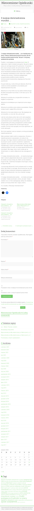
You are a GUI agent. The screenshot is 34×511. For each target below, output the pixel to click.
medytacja (24, 484)
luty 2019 (3, 393)
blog (30, 479)
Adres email (4, 269)
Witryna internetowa (6, 277)
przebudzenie (19, 489)
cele (2, 481)
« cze (2, 471)
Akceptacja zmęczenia (7, 329)
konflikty (19, 484)
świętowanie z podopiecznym (25, 500)
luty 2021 (3, 355)
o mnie (7, 486)
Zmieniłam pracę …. (7, 226)
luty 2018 (3, 420)
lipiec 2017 (4, 439)
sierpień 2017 (5, 437)
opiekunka (12, 486)
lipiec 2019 (4, 382)
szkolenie (17, 496)
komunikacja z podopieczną (9, 484)
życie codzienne (19, 27)
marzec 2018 (4, 418)
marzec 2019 (4, 390)
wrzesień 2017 (5, 434)
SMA (29, 493)
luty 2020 (3, 369)
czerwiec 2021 (5, 347)
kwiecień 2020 (5, 363)
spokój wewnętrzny (10, 494)
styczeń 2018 (5, 423)
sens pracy (24, 493)
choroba (6, 481)
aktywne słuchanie (6, 479)
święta (16, 500)
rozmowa (10, 491)
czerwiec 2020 (5, 358)
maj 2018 (3, 412)
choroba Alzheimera (14, 481)
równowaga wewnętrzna (14, 493)
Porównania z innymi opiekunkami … (11, 338)
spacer (3, 494)
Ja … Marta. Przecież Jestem (9, 327)
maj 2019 (3, 388)
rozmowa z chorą (17, 491)
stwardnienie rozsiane (8, 496)
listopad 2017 (5, 428)
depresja (9, 483)
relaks (6, 491)
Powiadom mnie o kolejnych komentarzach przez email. (16, 287)
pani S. (9, 488)
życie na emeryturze (21, 502)
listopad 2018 (5, 401)
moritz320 (10, 49)
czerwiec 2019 (5, 385)
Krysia (4, 24)
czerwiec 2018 (5, 409)
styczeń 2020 (5, 371)
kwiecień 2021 (5, 349)
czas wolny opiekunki (25, 481)
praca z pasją (12, 489)
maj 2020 (3, 360)
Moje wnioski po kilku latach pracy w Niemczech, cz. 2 (16, 332)
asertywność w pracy (17, 479)
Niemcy (3, 486)
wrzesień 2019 (5, 377)
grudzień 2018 (5, 398)
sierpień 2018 (5, 407)
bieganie (26, 480)
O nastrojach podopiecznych (24, 226)
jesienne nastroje (22, 483)
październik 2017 (5, 431)
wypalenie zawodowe (7, 500)
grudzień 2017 (5, 426)
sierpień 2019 (5, 379)
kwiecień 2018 (5, 415)
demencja (3, 483)
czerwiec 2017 (5, 442)
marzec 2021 (4, 352)
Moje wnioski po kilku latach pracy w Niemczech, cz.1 (16, 335)
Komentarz (4, 239)
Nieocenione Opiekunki (17, 3)
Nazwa (3, 261)
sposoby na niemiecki (21, 494)
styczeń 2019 (5, 396)
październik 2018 (5, 404)
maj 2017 (3, 445)
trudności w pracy (19, 498)
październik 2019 (5, 374)
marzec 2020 (4, 366)
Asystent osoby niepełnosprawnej (20, 24)
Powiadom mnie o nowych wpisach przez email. (14, 292)
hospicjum (14, 483)
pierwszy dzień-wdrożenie (17, 488)
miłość (29, 484)
